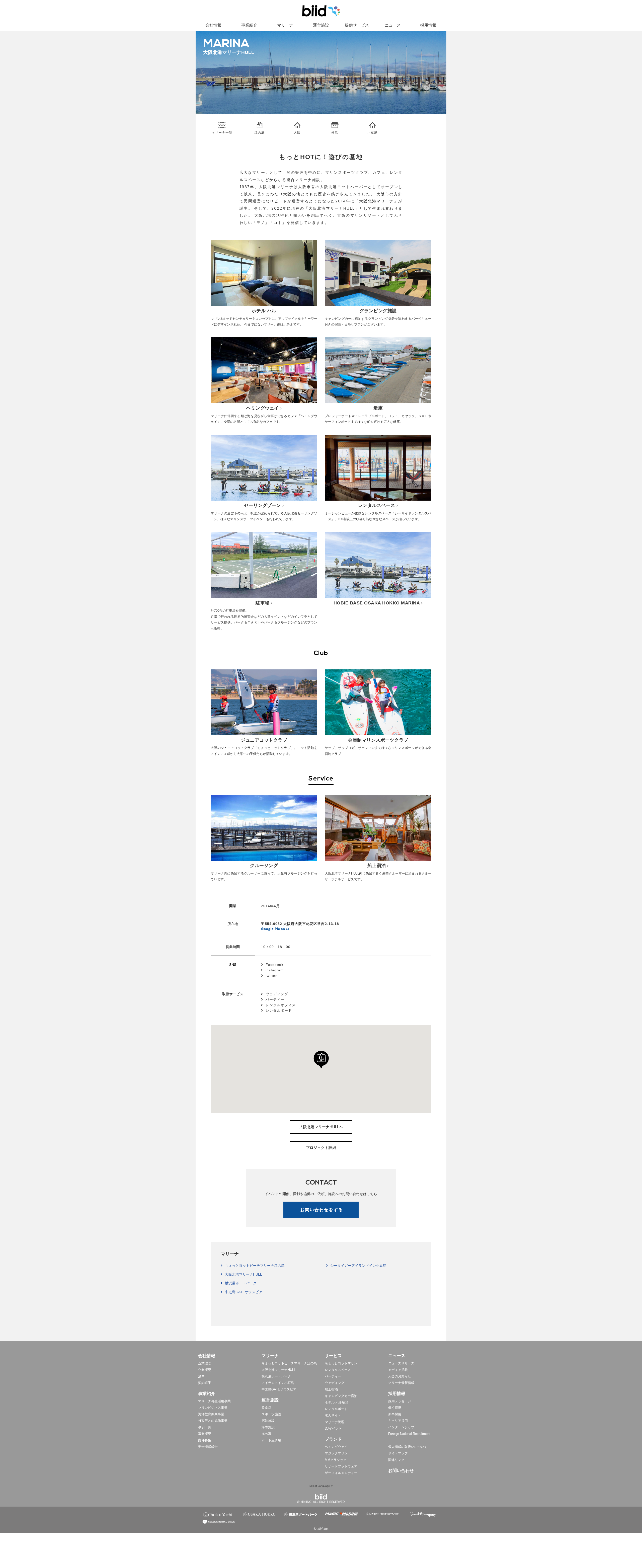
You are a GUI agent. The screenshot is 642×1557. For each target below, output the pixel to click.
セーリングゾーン (262, 505)
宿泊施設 (268, 1421)
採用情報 (428, 25)
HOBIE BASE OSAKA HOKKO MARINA (377, 602)
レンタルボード (279, 1010)
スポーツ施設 (271, 1414)
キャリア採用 (398, 1421)
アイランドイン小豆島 (278, 1383)
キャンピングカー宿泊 (341, 1396)
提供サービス (357, 25)
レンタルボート (336, 1409)
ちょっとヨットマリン (341, 1363)
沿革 (201, 1376)
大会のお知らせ (399, 1376)
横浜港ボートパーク (241, 1283)
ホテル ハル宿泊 (337, 1402)
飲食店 (266, 1408)
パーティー (275, 999)
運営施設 (321, 25)
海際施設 (268, 1427)
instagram (275, 970)
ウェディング (277, 994)
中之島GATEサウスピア (243, 1292)
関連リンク (396, 1460)
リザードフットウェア (341, 1466)
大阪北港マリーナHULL (243, 1274)
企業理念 (204, 1363)
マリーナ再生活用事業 (214, 1401)
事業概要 (204, 1434)
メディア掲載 (398, 1370)
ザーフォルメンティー (341, 1473)
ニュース (393, 25)
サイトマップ (398, 1453)
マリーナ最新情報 (401, 1383)
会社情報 (213, 25)
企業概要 (204, 1370)
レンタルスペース (376, 505)
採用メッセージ (399, 1401)
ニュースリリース (401, 1363)
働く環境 (394, 1408)
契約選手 (204, 1383)
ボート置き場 (271, 1440)
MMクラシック (336, 1460)
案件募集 (204, 1440)
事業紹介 (249, 25)
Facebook (274, 965)
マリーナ (285, 25)
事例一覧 (204, 1427)
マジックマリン (336, 1453)
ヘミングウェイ (262, 408)
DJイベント (333, 1428)
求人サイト (333, 1415)
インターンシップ (401, 1427)
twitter (271, 976)
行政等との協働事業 (212, 1421)
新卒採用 (394, 1414)
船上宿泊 (376, 865)
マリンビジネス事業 (212, 1408)
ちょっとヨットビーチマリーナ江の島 (255, 1266)
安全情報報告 (208, 1447)
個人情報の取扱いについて (407, 1447)
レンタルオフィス (281, 1005)
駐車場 (263, 602)
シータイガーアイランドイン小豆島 (358, 1266)
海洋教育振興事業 (211, 1414)
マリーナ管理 (334, 1422)
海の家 (266, 1434)
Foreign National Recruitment (409, 1434)
